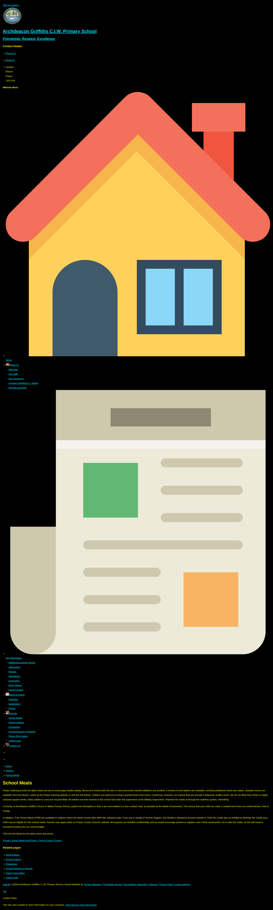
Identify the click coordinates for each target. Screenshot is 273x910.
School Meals (12, 775)
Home (9, 766)
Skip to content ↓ (11, 5)
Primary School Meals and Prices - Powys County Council (32, 840)
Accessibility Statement (135, 884)
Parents (10, 770)
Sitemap (153, 884)
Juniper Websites (92, 884)
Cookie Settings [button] (182, 884)
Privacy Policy (166, 884)
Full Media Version (112, 884)
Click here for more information (81, 905)
